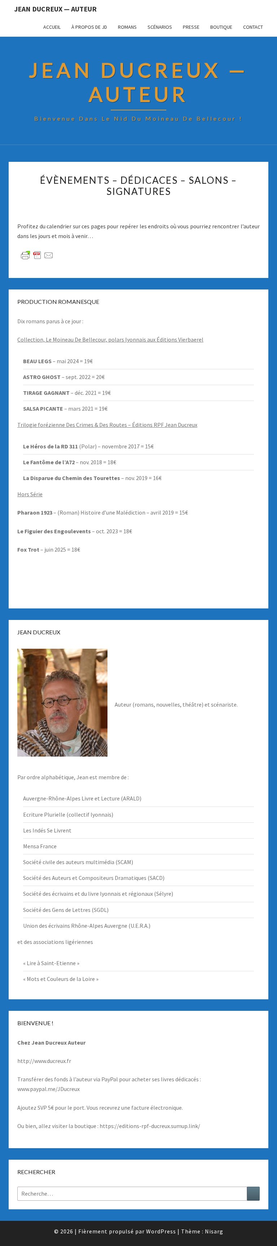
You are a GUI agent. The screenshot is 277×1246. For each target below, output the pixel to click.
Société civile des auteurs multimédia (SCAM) (78, 862)
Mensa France (40, 846)
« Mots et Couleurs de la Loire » (60, 978)
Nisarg (214, 1231)
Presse (191, 27)
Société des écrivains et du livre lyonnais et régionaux (88, 893)
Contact (253, 27)
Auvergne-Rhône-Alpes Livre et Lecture (71, 798)
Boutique (221, 27)
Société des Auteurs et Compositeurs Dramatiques (84, 877)
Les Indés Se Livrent (47, 830)
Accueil (52, 27)
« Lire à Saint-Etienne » (51, 963)
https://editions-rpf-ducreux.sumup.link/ (150, 1125)
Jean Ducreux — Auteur (55, 8)
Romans (127, 27)
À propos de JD (89, 27)
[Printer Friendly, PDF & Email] (37, 255)
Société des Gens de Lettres (57, 909)
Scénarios (160, 27)
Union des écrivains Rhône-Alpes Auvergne (75, 925)
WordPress (161, 1231)
